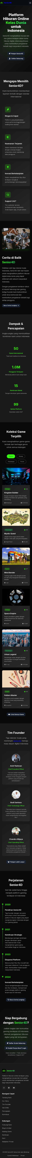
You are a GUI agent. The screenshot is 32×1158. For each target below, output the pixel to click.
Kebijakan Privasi (7, 1142)
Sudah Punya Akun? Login (17, 1048)
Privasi (23, 1155)
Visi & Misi (5, 1108)
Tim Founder (6, 1104)
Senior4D (17, 741)
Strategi (21, 456)
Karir (3, 1138)
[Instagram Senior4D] (4, 1088)
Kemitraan (5, 1135)
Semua (11, 456)
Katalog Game (7, 1131)
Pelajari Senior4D (17, 53)
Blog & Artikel (6, 1128)
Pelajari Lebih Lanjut (17, 862)
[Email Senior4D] (14, 1088)
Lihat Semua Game (17, 714)
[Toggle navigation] (30, 3)
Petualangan (11, 461)
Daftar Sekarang (17, 58)
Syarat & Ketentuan (13, 1155)
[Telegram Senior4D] (9, 1088)
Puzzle (22, 461)
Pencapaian (6, 1111)
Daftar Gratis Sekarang (17, 1043)
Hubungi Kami (7, 1125)
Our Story (5, 1101)
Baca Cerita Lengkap (17, 1000)
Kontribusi (5, 1114)
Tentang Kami (6, 1097)
